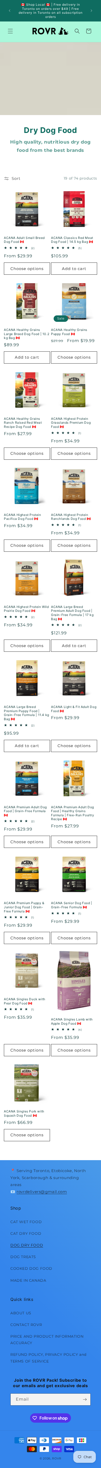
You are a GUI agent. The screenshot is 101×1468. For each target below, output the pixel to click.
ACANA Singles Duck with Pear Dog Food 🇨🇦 (24, 1001)
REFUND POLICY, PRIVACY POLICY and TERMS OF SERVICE (48, 1357)
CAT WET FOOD (26, 1221)
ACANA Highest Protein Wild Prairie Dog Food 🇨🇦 (26, 609)
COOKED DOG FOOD (31, 1268)
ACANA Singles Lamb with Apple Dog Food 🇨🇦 (72, 1021)
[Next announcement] (91, 10)
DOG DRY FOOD (26, 1245)
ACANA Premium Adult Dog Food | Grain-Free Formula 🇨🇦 (25, 811)
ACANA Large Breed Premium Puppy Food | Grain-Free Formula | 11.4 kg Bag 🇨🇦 (26, 713)
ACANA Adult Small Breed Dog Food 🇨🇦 (24, 240)
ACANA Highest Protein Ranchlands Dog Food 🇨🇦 (71, 517)
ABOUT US (20, 1313)
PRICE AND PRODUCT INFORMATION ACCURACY (46, 1339)
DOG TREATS (23, 1256)
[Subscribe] (84, 1399)
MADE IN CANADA (28, 1280)
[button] (10, 31)
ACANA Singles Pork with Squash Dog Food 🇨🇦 (24, 1113)
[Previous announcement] (9, 10)
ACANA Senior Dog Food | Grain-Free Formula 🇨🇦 (71, 905)
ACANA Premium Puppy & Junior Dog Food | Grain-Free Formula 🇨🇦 (24, 907)
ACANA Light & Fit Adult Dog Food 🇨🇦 (73, 709)
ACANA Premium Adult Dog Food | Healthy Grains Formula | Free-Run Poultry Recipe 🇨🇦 (72, 813)
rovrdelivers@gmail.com (42, 1191)
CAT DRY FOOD (25, 1233)
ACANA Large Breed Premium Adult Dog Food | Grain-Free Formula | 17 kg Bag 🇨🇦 (72, 613)
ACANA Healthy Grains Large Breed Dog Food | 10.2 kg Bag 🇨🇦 (26, 334)
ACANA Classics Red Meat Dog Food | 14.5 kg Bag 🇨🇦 (72, 240)
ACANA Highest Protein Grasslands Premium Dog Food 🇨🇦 (71, 423)
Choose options (27, 268)
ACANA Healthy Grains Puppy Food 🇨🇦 (69, 332)
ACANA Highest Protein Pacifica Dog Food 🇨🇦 (22, 517)
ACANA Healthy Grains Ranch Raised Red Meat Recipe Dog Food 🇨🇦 (23, 423)
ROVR (56, 1458)
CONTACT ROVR (26, 1324)
